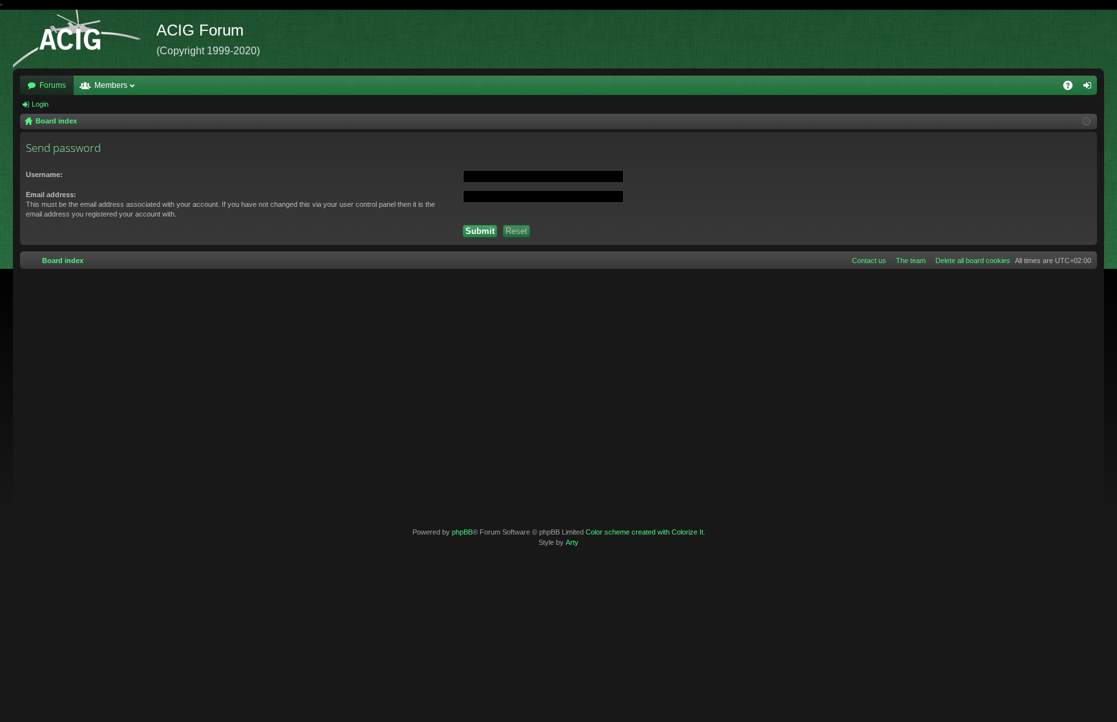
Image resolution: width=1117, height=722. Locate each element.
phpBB (462, 532)
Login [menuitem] (1090, 88)
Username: (44, 174)
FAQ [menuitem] (1072, 88)
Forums (52, 85)
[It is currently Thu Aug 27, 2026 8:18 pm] (1086, 121)
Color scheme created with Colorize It (644, 532)
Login (40, 104)
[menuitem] (970, 260)
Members (110, 85)
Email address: (51, 194)
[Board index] (84, 39)
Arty (572, 542)
